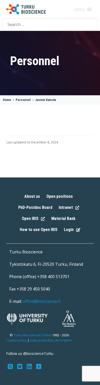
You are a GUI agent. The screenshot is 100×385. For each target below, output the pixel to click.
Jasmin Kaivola (45, 100)
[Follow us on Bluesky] (20, 366)
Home (7, 100)
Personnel (23, 100)
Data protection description (51, 340)
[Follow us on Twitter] (11, 366)
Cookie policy (16, 340)
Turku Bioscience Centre (33, 335)
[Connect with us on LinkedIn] (30, 366)
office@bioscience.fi (42, 301)
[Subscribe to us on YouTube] (38, 366)
